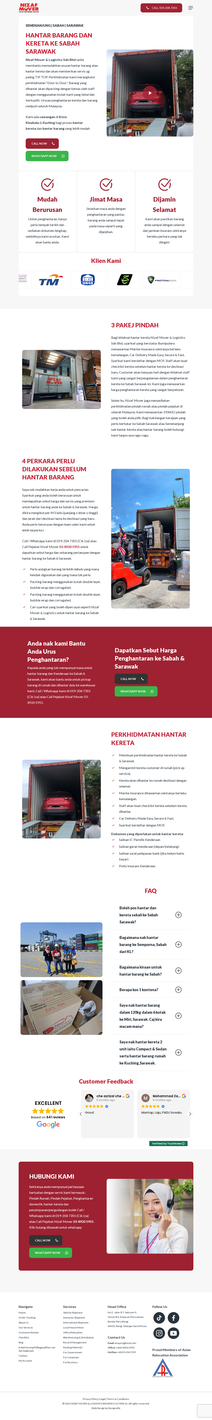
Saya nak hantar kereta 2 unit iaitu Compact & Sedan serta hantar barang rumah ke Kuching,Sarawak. (143, 1052)
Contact (23, 1355)
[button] (190, 1114)
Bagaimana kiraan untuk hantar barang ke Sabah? (140, 970)
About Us (24, 1322)
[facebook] (173, 1318)
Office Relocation (72, 1332)
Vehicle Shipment (72, 1312)
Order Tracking (27, 1317)
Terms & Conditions (118, 1399)
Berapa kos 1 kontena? (138, 989)
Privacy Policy (90, 1399)
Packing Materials (73, 1347)
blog (21, 1342)
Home (22, 1312)
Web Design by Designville (106, 1408)
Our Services (26, 1327)
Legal (102, 1399)
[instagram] (159, 1333)
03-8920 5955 (69, 547)
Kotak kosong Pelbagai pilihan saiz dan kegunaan (37, 1349)
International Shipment (75, 1322)
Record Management (75, 1342)
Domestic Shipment (74, 1317)
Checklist (24, 1337)
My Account (25, 1360)
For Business (70, 1362)
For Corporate (71, 1357)
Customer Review (29, 1332)
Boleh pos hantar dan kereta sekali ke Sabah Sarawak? (138, 915)
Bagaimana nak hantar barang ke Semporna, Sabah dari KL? (143, 944)
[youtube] (173, 1333)
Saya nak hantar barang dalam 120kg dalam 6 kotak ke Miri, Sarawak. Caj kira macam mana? (142, 1016)
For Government (72, 1352)
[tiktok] (159, 1318)
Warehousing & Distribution (78, 1337)
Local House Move (73, 1327)
